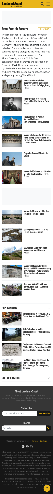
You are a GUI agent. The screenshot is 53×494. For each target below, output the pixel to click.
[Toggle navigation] (48, 4)
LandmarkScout (12, 4)
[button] (23, 446)
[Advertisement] (26, 17)
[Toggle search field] (42, 4)
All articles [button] (44, 29)
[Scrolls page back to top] (47, 488)
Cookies (43, 441)
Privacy (35, 441)
